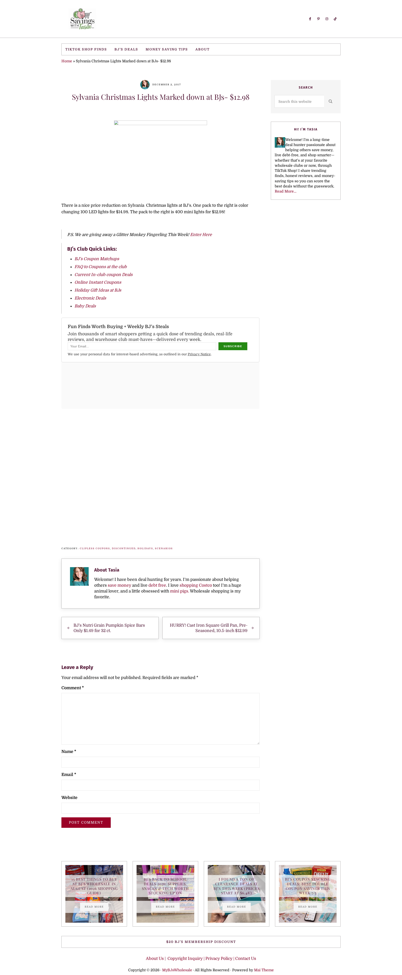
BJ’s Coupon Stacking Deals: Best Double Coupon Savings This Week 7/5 (308, 886)
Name (68, 751)
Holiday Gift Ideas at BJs (97, 290)
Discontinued (124, 548)
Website (69, 797)
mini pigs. (179, 591)
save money (119, 585)
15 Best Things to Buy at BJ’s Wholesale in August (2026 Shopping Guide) (94, 886)
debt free (157, 585)
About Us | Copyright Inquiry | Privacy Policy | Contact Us (201, 958)
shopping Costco (195, 585)
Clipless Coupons (95, 548)
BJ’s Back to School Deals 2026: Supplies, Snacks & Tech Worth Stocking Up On (165, 886)
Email (68, 774)
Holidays (145, 548)
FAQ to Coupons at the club (100, 266)
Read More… (285, 191)
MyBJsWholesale (177, 970)
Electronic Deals (90, 298)
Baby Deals (85, 306)
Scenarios (164, 548)
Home (66, 61)
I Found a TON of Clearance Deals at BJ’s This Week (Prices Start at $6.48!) (237, 886)
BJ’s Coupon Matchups (96, 258)
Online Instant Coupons (97, 282)
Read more (96, 907)
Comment (72, 687)
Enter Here (201, 234)
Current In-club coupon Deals (103, 274)
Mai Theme (264, 970)
